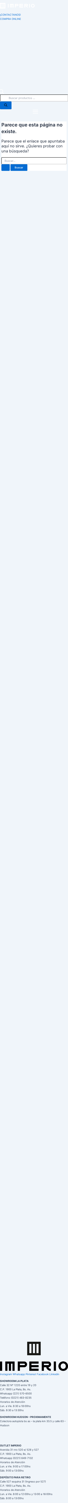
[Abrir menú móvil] (35, 111)
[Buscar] (6, 105)
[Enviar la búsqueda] (5, 167)
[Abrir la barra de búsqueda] (1, 92)
